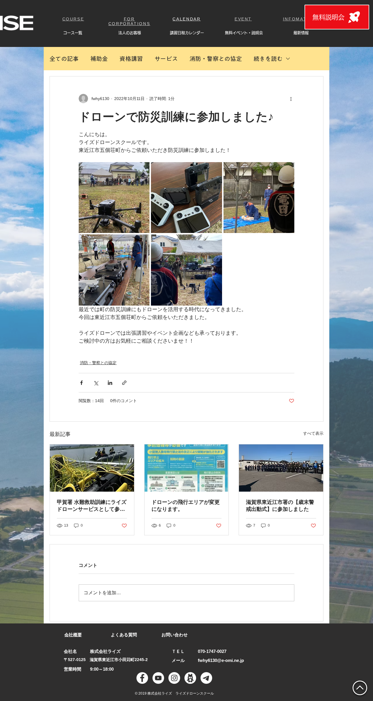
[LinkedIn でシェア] (110, 382)
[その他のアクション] (290, 98)
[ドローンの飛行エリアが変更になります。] (187, 468)
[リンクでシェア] (124, 382)
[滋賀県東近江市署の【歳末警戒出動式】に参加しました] (281, 468)
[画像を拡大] (114, 197)
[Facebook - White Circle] (142, 678)
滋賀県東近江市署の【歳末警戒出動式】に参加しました (280, 505)
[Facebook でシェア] (81, 382)
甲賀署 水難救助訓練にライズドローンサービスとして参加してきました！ (91, 506)
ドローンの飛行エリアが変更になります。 (186, 505)
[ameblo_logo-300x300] (190, 678)
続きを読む (268, 59)
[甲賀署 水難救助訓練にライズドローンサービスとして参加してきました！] (92, 468)
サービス (166, 59)
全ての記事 (64, 59)
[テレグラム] (206, 678)
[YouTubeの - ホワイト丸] (158, 678)
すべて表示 (313, 433)
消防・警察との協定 (215, 59)
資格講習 (131, 59)
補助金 (99, 59)
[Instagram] (174, 678)
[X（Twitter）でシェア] (95, 382)
